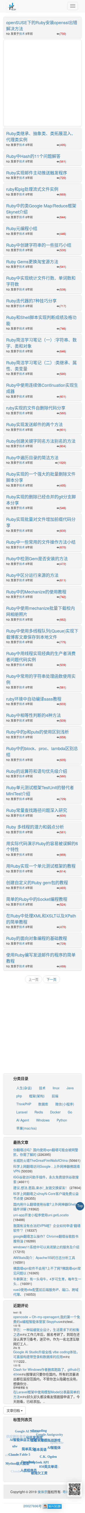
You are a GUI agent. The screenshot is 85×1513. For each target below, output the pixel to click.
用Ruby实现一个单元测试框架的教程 (41, 866)
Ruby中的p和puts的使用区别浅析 (37, 732)
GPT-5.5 (53, 1465)
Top (80, 1205)
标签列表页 (22, 1419)
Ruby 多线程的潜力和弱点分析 (35, 827)
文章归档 (14, 1410)
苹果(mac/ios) (26, 1128)
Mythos (32, 1474)
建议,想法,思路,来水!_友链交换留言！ (40, 1187)
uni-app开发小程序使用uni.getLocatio (41, 1214)
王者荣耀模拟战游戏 (45, 1435)
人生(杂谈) (24, 1087)
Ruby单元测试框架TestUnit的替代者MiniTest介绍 (40, 790)
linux (56, 1087)
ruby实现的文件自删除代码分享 (35, 408)
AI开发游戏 (34, 1432)
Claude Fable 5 (19, 1448)
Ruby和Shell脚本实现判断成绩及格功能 (41, 320)
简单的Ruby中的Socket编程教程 (36, 899)
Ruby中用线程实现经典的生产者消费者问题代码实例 (41, 656)
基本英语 (40, 1442)
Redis (38, 1112)
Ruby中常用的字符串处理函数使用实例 (41, 679)
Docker (55, 1112)
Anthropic (44, 1473)
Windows (43, 1120)
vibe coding (38, 1428)
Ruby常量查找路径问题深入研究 (36, 810)
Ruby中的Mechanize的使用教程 (36, 591)
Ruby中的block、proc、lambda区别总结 (42, 751)
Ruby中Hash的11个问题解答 (33, 156)
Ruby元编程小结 (21, 228)
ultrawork (12, 1454)
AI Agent (22, 1120)
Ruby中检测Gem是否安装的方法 (37, 558)
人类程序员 (28, 1465)
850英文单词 (48, 1461)
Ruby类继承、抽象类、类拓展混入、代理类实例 (41, 136)
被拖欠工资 (39, 1468)
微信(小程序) (64, 1104)
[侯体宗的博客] (12, 6)
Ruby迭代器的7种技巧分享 (31, 300)
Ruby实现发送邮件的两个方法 (34, 424)
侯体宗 (42, 1491)
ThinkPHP (23, 1104)
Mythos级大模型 (17, 1459)
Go (70, 1112)
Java (70, 1087)
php (19, 1096)
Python (62, 1120)
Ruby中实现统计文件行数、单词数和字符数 (41, 281)
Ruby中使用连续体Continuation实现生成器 (42, 388)
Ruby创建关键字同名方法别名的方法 (41, 441)
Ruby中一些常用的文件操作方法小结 (41, 542)
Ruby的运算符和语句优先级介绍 (36, 771)
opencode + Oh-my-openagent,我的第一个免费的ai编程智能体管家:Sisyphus (46, 1319)
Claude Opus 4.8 (22, 1469)
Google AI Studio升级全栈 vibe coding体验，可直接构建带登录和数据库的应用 (46, 1354)
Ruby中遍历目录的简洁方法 (32, 457)
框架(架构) (37, 1096)
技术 (22, 34)
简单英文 (28, 1441)
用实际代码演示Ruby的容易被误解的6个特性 (42, 846)
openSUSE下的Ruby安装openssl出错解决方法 (41, 25)
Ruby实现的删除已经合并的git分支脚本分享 (41, 499)
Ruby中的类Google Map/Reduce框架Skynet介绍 (41, 208)
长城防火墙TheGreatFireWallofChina (40, 1160)
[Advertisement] (42, 82)
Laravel (21, 1112)
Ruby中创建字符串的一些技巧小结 (38, 245)
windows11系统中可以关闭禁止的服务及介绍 (46, 1246)
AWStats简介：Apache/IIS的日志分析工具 (44, 1257)
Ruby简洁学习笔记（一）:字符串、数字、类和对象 (41, 343)
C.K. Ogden (48, 1450)
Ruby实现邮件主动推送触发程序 (36, 172)
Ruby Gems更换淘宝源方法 (32, 261)
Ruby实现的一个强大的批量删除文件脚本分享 (41, 477)
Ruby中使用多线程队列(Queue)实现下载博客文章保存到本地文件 (42, 634)
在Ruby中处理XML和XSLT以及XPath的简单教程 (41, 918)
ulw (14, 1443)
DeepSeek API (39, 1455)
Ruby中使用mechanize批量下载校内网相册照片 (40, 611)
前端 (55, 1096)
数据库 (43, 1104)
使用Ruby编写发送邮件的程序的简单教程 (41, 958)
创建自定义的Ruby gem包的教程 (37, 882)
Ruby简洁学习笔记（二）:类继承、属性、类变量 (41, 365)
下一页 (51, 979)
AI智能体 (54, 1443)
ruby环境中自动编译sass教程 (33, 699)
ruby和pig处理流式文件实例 (32, 189)
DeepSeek (28, 1454)
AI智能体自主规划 (23, 1435)
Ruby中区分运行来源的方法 (32, 575)
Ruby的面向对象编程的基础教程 (36, 938)
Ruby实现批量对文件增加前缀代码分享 (41, 522)
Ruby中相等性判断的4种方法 (33, 715)
